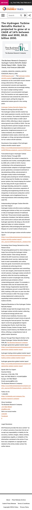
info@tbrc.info (5, 409)
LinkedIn (4, 414)
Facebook (4, 416)
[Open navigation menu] (3, 15)
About (8, 500)
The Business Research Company (17, 342)
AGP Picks (4, 2)
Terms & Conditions (24, 503)
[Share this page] (29, 15)
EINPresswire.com (7, 76)
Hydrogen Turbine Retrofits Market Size (13, 107)
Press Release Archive (19, 500)
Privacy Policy (24, 507)
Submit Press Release (9, 503)
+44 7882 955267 (6, 407)
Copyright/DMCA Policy (10, 507)
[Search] (21, 15)
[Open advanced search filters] (25, 15)
